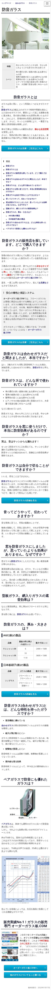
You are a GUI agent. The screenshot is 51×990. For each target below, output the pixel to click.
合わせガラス (7, 725)
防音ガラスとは (12, 169)
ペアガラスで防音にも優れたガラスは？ (21, 228)
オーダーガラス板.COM (27, 277)
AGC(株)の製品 (14, 215)
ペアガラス (6, 823)
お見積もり (44, 282)
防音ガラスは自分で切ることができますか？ (23, 195)
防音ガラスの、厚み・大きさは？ (19, 212)
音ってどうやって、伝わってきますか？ (21, 199)
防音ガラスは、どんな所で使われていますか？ (24, 185)
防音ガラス (6, 109)
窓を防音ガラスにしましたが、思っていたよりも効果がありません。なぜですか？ (26, 203)
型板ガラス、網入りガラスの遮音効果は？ (22, 208)
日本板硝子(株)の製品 (17, 219)
